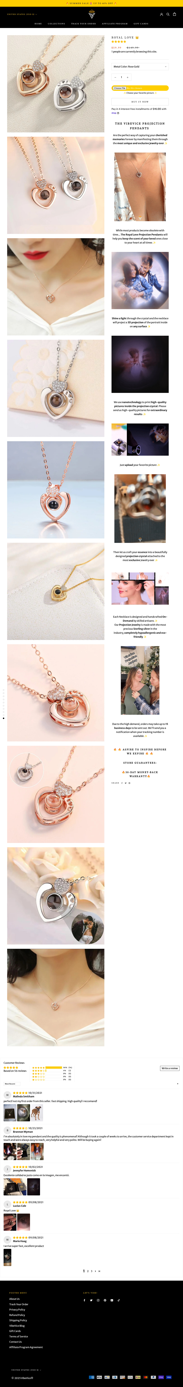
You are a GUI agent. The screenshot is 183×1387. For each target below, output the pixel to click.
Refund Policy (17, 1315)
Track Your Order (18, 1304)
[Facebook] (122, 783)
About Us (14, 1299)
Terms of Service (18, 1336)
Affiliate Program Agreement (26, 1347)
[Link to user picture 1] (10, 1112)
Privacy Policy (17, 1309)
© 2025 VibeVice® (22, 1378)
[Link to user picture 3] (37, 1112)
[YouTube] (112, 1300)
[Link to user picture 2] (23, 1112)
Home (38, 23)
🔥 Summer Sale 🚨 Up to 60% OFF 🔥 (91, 3)
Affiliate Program (115, 23)
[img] (20, 1092)
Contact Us (15, 1341)
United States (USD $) (20, 14)
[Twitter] (126, 783)
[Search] (168, 14)
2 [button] (88, 1271)
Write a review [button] (170, 1068)
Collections (56, 23)
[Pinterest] (129, 783)
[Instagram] (98, 1300)
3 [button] (91, 1271)
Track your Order (83, 23)
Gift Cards (141, 23)
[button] (119, 41)
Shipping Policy (18, 1320)
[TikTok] (119, 1300)
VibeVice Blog (17, 1325)
